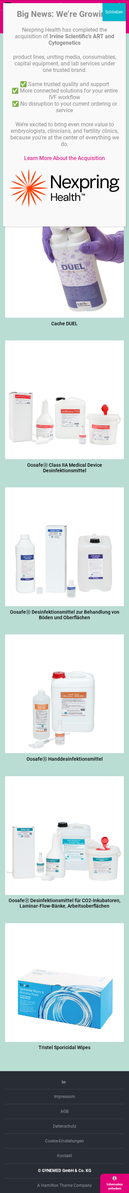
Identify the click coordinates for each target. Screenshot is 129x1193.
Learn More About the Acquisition (64, 158)
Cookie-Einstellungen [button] (64, 1141)
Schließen (114, 12)
